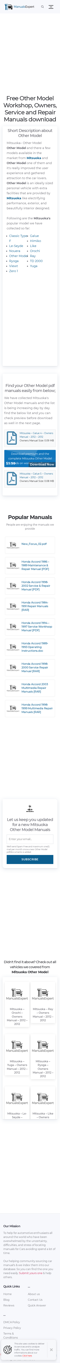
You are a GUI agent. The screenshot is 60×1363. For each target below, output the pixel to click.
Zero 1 (13, 271)
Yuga (34, 266)
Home (7, 1294)
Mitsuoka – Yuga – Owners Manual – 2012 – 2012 (17, 1067)
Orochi (35, 251)
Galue (34, 236)
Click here (27, 1355)
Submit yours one (30, 1273)
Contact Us (35, 1299)
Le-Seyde (16, 246)
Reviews (8, 1305)
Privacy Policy (12, 1328)
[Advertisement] (30, 55)
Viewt (13, 266)
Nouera (14, 251)
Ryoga (14, 261)
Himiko (35, 241)
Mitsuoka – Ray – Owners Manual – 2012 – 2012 (43, 1015)
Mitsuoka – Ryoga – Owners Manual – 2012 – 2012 (43, 1069)
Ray (33, 256)
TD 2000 (36, 261)
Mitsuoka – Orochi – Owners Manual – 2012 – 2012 (17, 1017)
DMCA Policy (11, 1322)
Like (33, 246)
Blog (6, 1299)
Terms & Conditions (10, 1335)
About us (34, 1294)
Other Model (18, 256)
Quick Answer (37, 1305)
